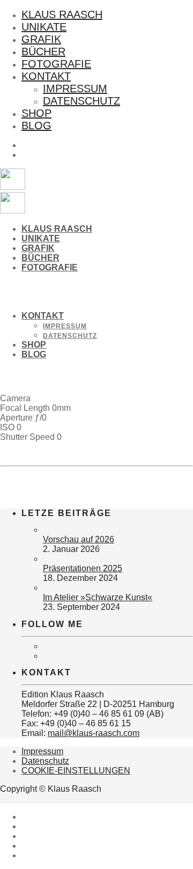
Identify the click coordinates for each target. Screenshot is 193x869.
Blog (36, 125)
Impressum (75, 88)
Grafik (41, 39)
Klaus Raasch (61, 14)
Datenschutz (81, 101)
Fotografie (56, 64)
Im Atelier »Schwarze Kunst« (97, 597)
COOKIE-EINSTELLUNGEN (75, 770)
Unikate (43, 27)
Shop (36, 113)
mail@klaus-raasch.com (93, 733)
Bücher (43, 51)
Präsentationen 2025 (82, 568)
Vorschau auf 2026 (78, 539)
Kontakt (46, 76)
